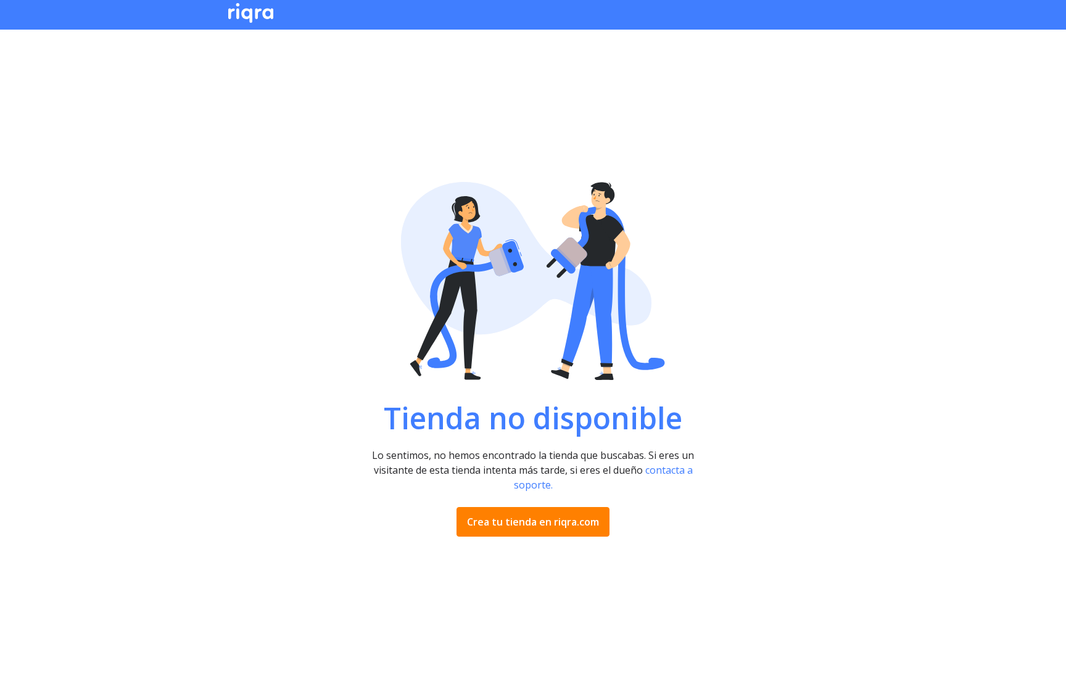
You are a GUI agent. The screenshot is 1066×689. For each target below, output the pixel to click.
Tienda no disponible (533, 418)
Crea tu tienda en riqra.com (533, 522)
